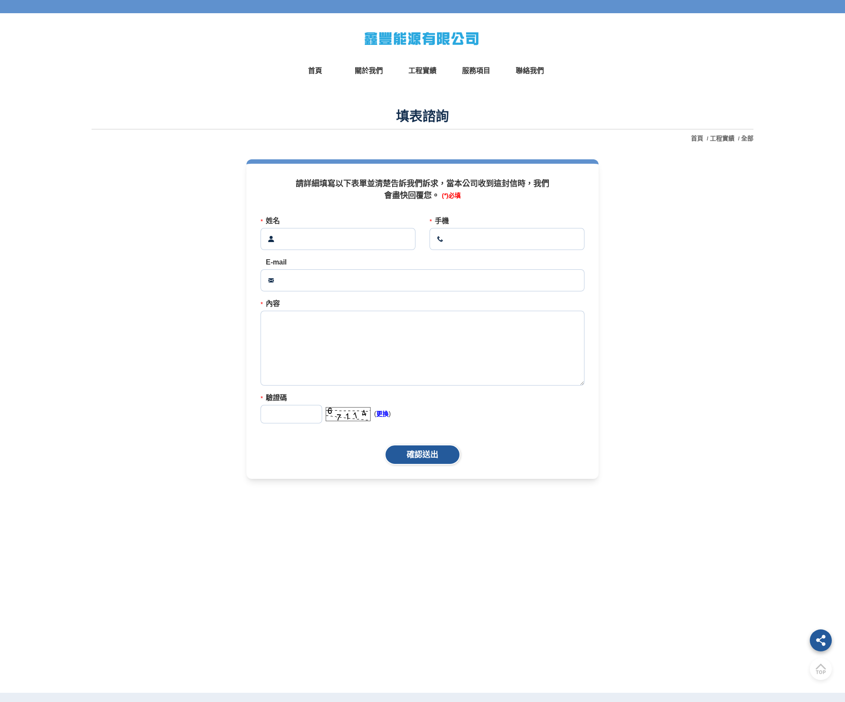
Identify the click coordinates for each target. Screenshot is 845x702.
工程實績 (722, 138)
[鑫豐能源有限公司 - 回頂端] (821, 669)
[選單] (821, 640)
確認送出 (422, 454)
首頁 (698, 138)
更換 (382, 413)
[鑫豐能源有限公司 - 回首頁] (422, 38)
